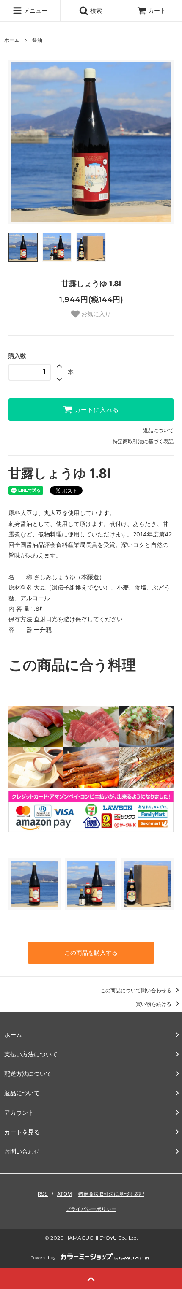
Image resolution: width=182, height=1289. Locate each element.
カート (157, 10)
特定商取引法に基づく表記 (143, 441)
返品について (158, 430)
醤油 (37, 40)
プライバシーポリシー (91, 1209)
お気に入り (95, 314)
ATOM (64, 1194)
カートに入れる (95, 410)
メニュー (34, 10)
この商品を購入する (91, 952)
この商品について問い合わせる (136, 990)
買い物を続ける (154, 1004)
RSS (43, 1194)
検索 (95, 10)
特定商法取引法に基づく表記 (111, 1194)
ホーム (11, 40)
